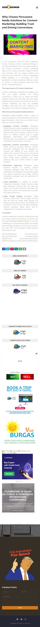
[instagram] (23, 2)
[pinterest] (27, 2)
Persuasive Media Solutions (12, 115)
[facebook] (13, 2)
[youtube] (18, 2)
